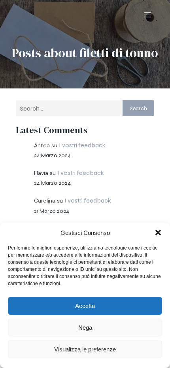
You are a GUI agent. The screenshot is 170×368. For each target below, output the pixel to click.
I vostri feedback (82, 145)
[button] (158, 233)
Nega (85, 327)
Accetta (85, 305)
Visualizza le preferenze (85, 349)
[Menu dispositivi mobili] (147, 14)
